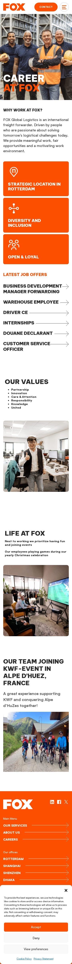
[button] (66, 890)
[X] (66, 802)
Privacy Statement (43, 958)
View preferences (36, 949)
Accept (36, 927)
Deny (36, 938)
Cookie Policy (24, 958)
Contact (46, 6)
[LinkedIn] (52, 802)
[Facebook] (59, 802)
